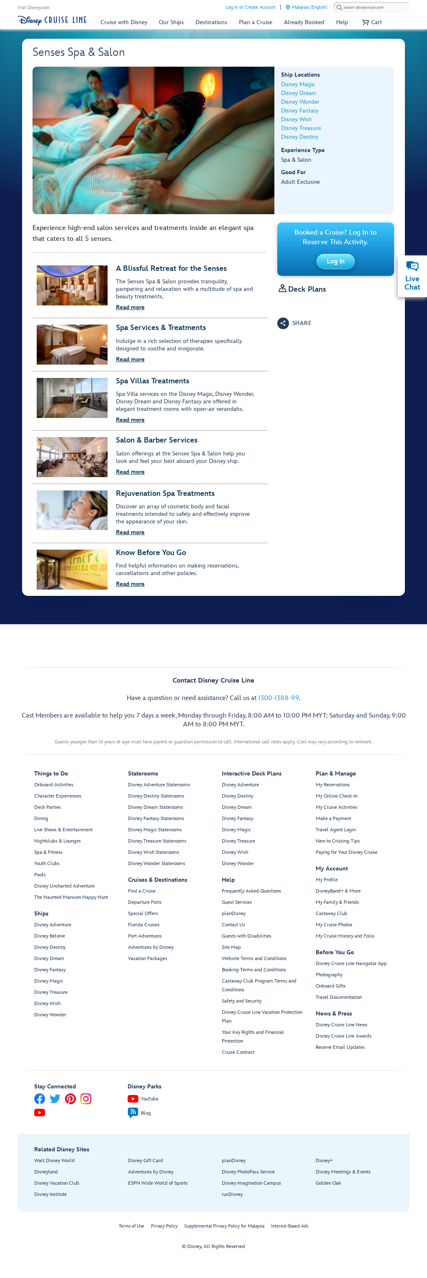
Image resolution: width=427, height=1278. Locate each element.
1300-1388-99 (278, 698)
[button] (370, 22)
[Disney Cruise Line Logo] (52, 21)
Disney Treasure (301, 128)
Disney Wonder (300, 101)
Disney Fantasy (300, 110)
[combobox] (371, 7)
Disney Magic (298, 84)
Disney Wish (296, 119)
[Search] (339, 7)
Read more (130, 307)
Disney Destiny (299, 136)
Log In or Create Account (251, 7)
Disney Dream (298, 93)
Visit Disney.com (34, 7)
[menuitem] (288, 7)
